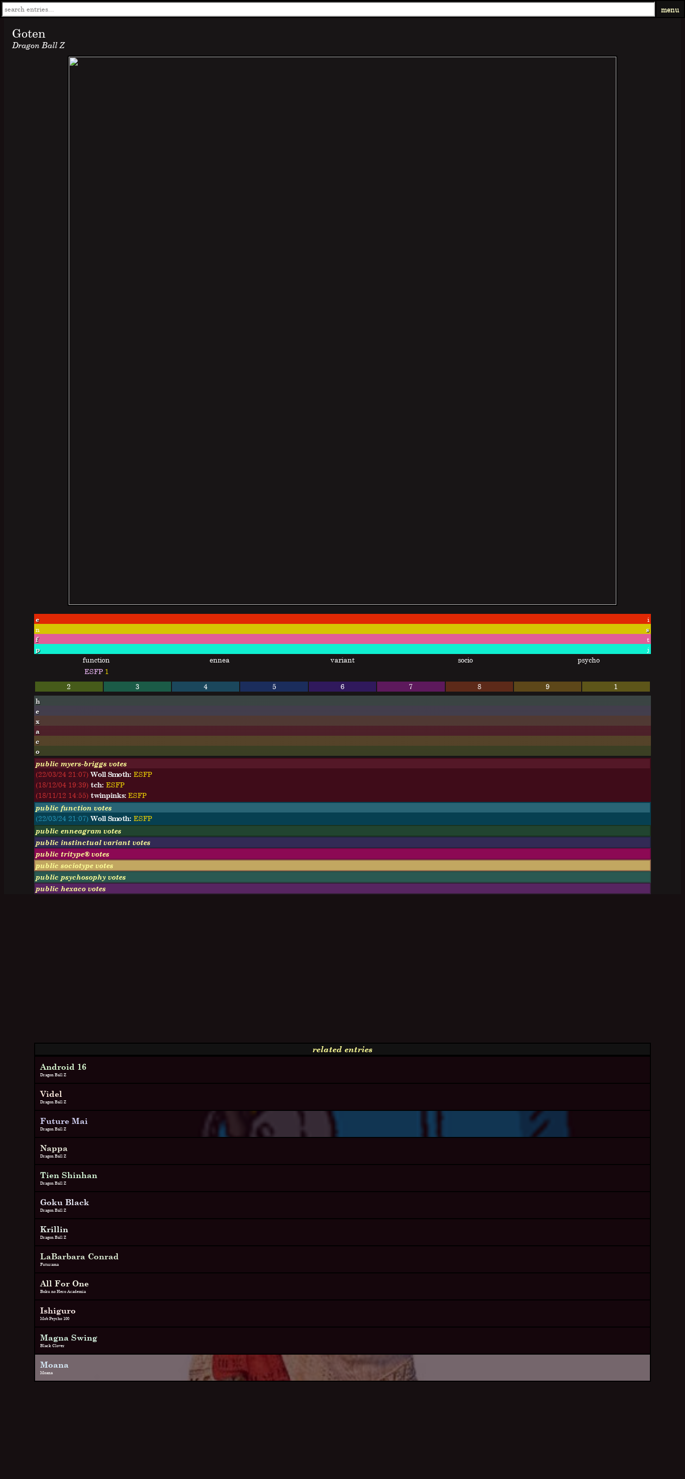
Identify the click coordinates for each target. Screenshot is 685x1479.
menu (670, 9)
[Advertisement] (305, 972)
